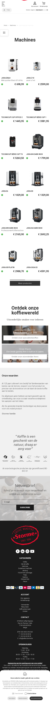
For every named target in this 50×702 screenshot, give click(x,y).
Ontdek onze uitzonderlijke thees (25, 357)
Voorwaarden (25, 605)
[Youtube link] (32, 551)
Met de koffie (25, 564)
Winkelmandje (25, 600)
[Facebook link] (18, 551)
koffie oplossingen (25, 609)
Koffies (25, 562)
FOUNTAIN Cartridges (25, 573)
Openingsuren (25, 644)
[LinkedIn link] (23, 551)
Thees (25, 575)
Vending (25, 570)
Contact (25, 611)
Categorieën (25, 558)
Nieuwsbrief (25, 485)
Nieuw (25, 581)
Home (5, 25)
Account (25, 595)
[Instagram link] (27, 551)
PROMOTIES (25, 579)
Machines (13, 25)
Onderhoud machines (25, 568)
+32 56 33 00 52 (25, 634)
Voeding (25, 577)
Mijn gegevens (25, 598)
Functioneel (19, 693)
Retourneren (25, 607)
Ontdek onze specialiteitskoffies (25, 338)
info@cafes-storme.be (26, 638)
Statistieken (31, 693)
